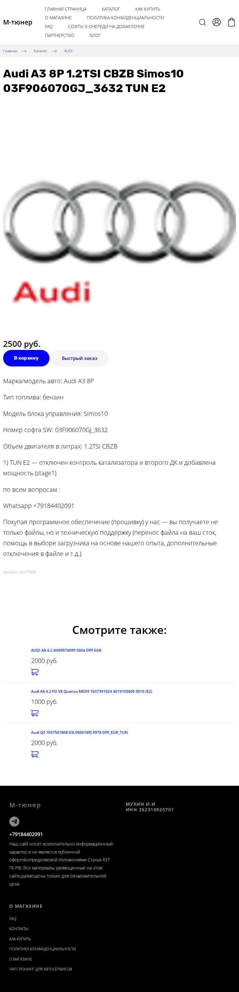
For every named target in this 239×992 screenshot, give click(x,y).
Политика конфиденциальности (125, 18)
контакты (18, 928)
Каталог (111, 9)
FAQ (49, 26)
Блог (95, 35)
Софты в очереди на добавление (106, 26)
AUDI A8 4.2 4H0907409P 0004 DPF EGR (66, 650)
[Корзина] (231, 22)
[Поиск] (202, 22)
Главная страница (66, 9)
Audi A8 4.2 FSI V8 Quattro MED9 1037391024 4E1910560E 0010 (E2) (91, 691)
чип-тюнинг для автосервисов (40, 969)
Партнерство (59, 35)
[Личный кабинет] (216, 22)
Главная (10, 50)
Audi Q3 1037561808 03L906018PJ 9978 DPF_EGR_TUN (79, 732)
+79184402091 (26, 834)
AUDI (68, 50)
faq (12, 918)
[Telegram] (14, 822)
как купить (147, 9)
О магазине (58, 18)
